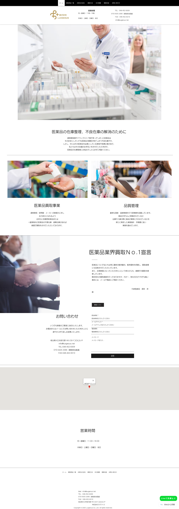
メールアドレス (96, 322)
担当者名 (94, 315)
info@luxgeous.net (122, 20)
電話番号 (94, 328)
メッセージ (95, 337)
